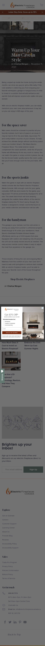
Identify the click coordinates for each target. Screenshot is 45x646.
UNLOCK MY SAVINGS (12, 332)
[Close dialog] (42, 308)
